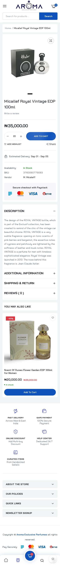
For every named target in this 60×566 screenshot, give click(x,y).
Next (53, 357)
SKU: (6, 172)
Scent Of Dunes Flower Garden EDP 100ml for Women (28, 372)
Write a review (11, 113)
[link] (53, 318)
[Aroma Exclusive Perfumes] (29, 6)
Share (52, 144)
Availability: (10, 167)
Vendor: (8, 177)
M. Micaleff (29, 177)
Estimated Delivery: (19, 156)
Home (8, 28)
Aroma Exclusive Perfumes (31, 534)
